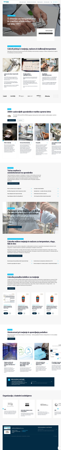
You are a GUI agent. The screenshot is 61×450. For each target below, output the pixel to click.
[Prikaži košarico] (56, 2)
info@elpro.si (24, 431)
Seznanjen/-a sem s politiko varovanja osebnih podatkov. (46, 430)
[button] (3, 140)
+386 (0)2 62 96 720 (25, 430)
